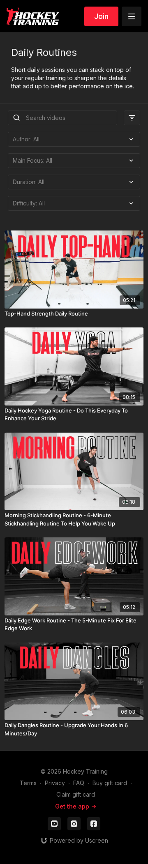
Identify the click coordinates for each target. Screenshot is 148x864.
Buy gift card (109, 782)
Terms (28, 782)
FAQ (78, 782)
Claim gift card (75, 794)
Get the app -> (75, 806)
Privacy (55, 782)
